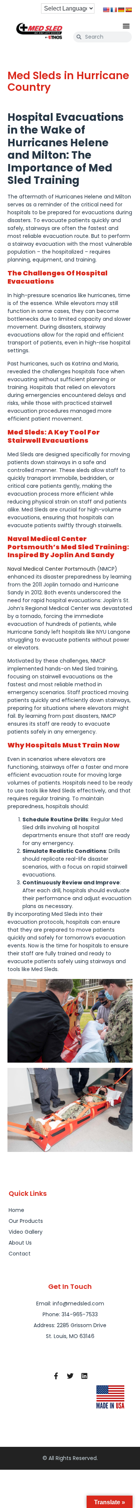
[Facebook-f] (56, 1376)
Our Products (26, 1221)
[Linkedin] (84, 1376)
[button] (126, 26)
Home (16, 1210)
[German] (121, 10)
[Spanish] (128, 10)
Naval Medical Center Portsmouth (51, 569)
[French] (113, 10)
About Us (20, 1242)
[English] (106, 10)
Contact (20, 1253)
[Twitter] (70, 1376)
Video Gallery (26, 1232)
